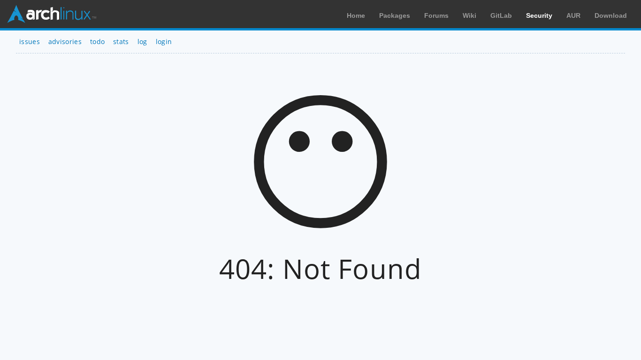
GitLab (501, 15)
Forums (436, 15)
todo (97, 41)
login (164, 41)
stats (121, 41)
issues (29, 41)
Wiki (469, 15)
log (142, 41)
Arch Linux (51, 14)
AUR (573, 15)
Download (611, 15)
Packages (394, 15)
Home (356, 15)
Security (539, 15)
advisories (65, 41)
